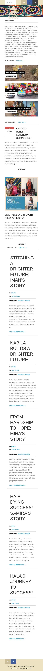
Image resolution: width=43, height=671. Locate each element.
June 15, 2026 (14, 296)
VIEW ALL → (20, 61)
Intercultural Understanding (18, 108)
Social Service (11, 91)
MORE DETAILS (11, 76)
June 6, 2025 (14, 529)
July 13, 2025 (14, 370)
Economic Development (15, 73)
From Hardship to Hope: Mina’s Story (21, 428)
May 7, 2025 (14, 603)
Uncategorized (24, 301)
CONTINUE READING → (17, 332)
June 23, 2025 (14, 449)
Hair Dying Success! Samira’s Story (21, 507)
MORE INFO (21, 169)
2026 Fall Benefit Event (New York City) (19, 216)
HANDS (12, 293)
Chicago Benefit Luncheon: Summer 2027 (24, 133)
